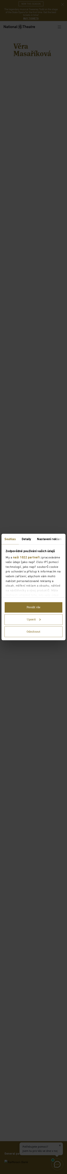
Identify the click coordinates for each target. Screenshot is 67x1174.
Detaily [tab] (26, 539)
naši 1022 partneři (26, 557)
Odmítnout (33, 631)
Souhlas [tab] (10, 539)
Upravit (31, 619)
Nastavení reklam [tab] (49, 539)
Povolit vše (33, 607)
